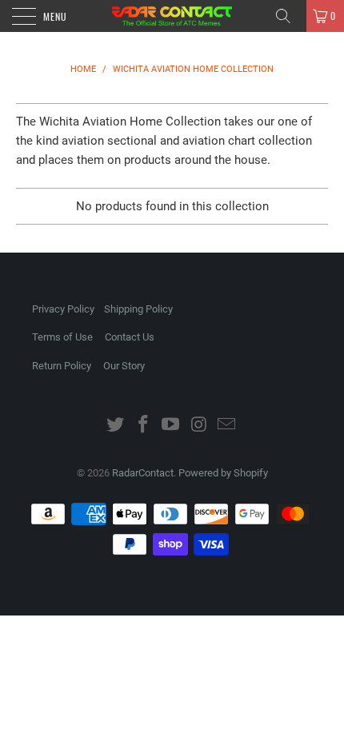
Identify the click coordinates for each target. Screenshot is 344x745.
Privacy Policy (63, 309)
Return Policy (61, 366)
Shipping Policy (138, 309)
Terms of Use (62, 337)
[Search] (288, 16)
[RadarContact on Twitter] (116, 425)
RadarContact (143, 473)
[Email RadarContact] (227, 425)
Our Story (124, 366)
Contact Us (129, 337)
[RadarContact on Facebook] (143, 425)
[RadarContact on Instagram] (199, 425)
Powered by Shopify (223, 473)
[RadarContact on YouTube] (171, 425)
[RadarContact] (172, 16)
